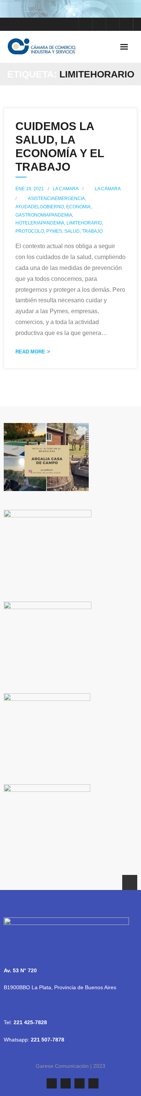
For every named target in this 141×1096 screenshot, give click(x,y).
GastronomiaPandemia (43, 215)
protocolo (29, 231)
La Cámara (108, 188)
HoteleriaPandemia (39, 223)
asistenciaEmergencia (56, 198)
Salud (72, 231)
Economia (78, 206)
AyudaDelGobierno (39, 206)
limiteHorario (84, 223)
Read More (30, 352)
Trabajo (92, 231)
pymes (54, 231)
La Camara (66, 188)
